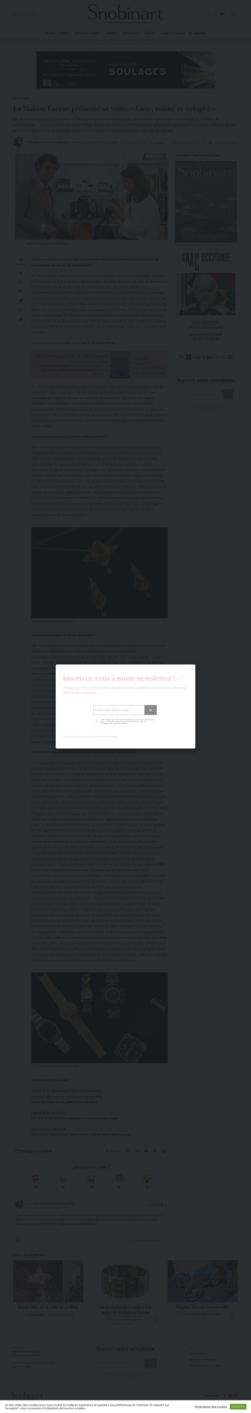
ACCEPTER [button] (238, 1406)
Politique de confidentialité (114, 723)
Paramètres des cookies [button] (211, 1406)
